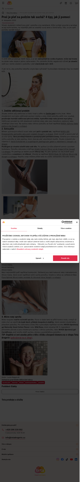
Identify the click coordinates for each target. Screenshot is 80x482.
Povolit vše (65, 258)
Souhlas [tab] (14, 228)
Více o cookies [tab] (66, 228)
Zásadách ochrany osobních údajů (30, 249)
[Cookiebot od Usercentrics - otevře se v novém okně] (63, 222)
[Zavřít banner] (77, 222)
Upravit (38, 258)
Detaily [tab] (40, 228)
